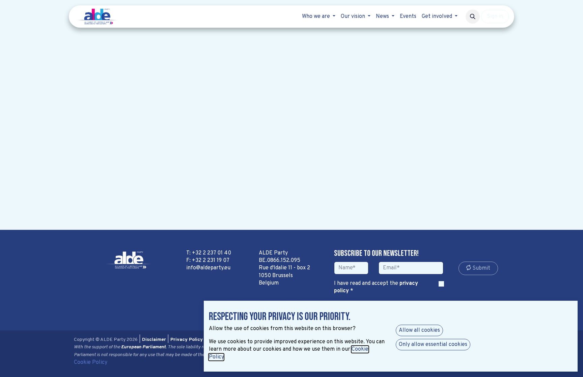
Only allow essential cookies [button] (433, 344)
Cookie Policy (90, 362)
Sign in (495, 16)
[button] (473, 16)
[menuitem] (318, 16)
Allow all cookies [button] (419, 330)
